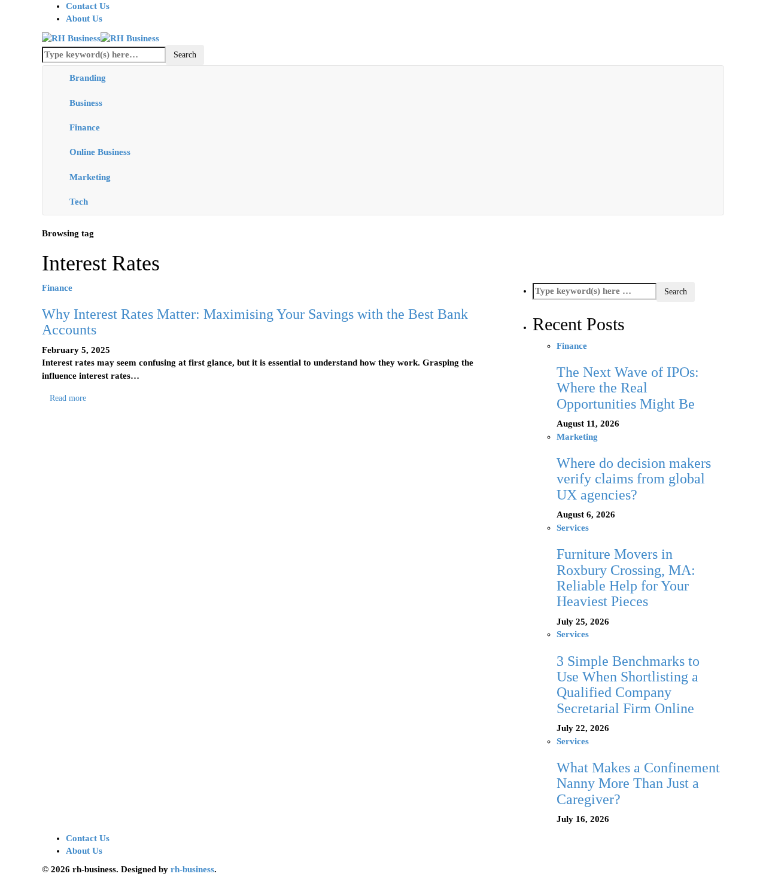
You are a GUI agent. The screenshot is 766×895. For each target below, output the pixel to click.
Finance (84, 127)
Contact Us (88, 6)
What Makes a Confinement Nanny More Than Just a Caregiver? (638, 783)
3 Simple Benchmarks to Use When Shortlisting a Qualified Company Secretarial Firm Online (628, 684)
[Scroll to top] (8, 889)
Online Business (99, 152)
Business (85, 103)
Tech (78, 201)
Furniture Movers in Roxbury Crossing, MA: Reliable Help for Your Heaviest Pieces (626, 577)
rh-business (192, 869)
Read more (68, 398)
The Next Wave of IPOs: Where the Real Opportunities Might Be (628, 388)
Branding (87, 78)
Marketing (90, 177)
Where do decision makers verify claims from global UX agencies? (634, 479)
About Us (84, 18)
